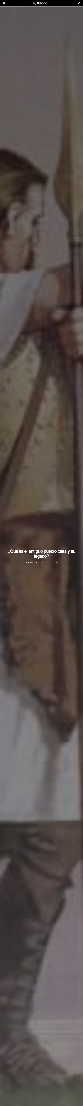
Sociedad (39, 563)
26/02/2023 (29, 563)
